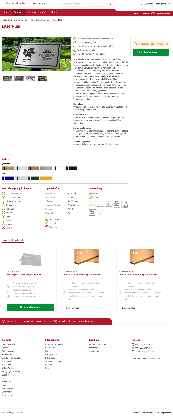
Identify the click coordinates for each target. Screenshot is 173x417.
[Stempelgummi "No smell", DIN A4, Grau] (30, 259)
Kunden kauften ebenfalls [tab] (13, 240)
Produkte (6, 340)
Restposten (7, 395)
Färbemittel (7, 354)
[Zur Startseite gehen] (15, 3)
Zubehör (5, 375)
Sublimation (7, 392)
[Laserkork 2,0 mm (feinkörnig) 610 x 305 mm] (86, 259)
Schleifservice (51, 358)
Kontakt (48, 365)
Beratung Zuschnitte (54, 344)
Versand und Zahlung (54, 361)
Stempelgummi (8, 388)
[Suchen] (111, 4)
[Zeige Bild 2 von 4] (59, 69)
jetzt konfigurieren (148, 52)
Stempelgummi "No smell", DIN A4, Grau (24, 274)
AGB (157, 413)
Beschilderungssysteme (12, 358)
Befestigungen (8, 351)
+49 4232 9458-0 (142, 13)
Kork (4, 385)
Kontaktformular (153, 358)
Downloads (50, 348)
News (47, 368)
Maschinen (6, 365)
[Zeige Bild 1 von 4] (55, 69)
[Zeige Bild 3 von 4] (63, 69)
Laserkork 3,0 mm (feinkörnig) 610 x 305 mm (138, 274)
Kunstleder (6, 382)
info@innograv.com (162, 13)
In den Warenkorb (32, 307)
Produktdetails (72, 308)
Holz (4, 378)
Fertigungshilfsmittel (11, 371)
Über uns (136, 413)
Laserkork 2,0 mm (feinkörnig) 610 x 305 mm (82, 274)
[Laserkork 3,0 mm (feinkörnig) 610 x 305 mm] (142, 259)
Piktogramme (51, 354)
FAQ (47, 351)
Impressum (166, 413)
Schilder (5, 348)
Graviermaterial (9, 344)
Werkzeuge (6, 361)
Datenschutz (148, 413)
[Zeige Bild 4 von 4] (67, 69)
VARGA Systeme (9, 368)
